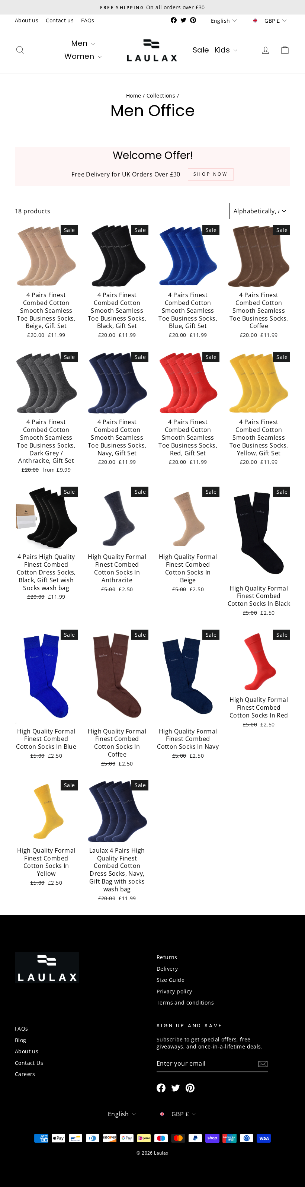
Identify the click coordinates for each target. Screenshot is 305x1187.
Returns (167, 957)
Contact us (60, 20)
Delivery (167, 968)
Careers (25, 1074)
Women (80, 56)
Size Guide (170, 979)
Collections (161, 95)
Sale (201, 50)
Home (133, 95)
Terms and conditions (185, 1002)
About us (26, 20)
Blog (20, 1040)
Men (80, 43)
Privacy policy (174, 991)
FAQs (87, 20)
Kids (223, 50)
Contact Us (29, 1062)
